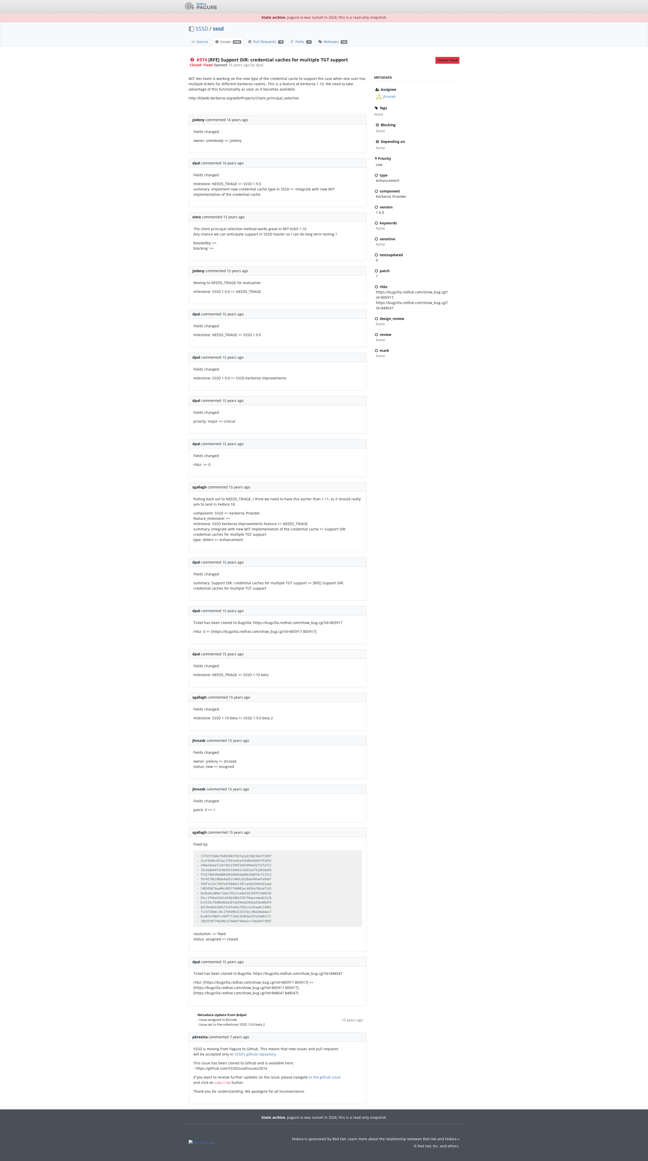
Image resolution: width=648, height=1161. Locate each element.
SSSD (201, 28)
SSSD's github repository (255, 1054)
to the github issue (325, 1077)
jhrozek (389, 96)
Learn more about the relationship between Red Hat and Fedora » (403, 1138)
